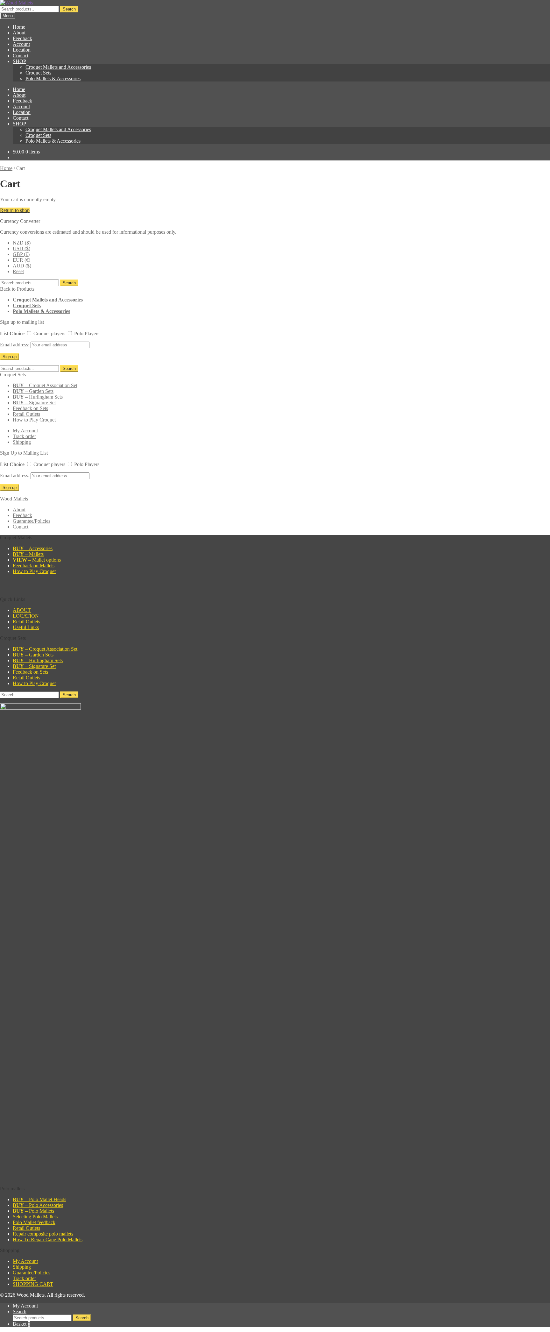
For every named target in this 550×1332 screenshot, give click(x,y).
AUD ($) (22, 265)
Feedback (22, 38)
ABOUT (22, 610)
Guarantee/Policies (31, 521)
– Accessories (33, 548)
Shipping (22, 442)
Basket (21, 1324)
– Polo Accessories (38, 1205)
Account (21, 44)
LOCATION (26, 616)
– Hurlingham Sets (38, 397)
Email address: (15, 344)
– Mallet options (37, 560)
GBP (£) (21, 254)
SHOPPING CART (33, 1284)
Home (19, 27)
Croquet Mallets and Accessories (58, 67)
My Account (25, 430)
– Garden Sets (33, 391)
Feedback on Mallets (33, 565)
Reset (18, 271)
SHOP (19, 61)
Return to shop (15, 210)
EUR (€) (21, 260)
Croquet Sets (38, 72)
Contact (20, 55)
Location (22, 50)
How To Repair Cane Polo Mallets (47, 1239)
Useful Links (26, 627)
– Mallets (28, 554)
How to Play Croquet (34, 419)
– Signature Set (34, 402)
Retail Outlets (26, 414)
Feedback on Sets (30, 408)
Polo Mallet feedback (34, 1222)
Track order (24, 436)
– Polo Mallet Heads (39, 1199)
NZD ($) (22, 242)
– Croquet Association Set (45, 385)
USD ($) (21, 248)
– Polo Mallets (33, 1211)
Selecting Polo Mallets (35, 1216)
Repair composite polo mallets (43, 1233)
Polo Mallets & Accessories (53, 78)
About (19, 32)
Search (69, 9)
